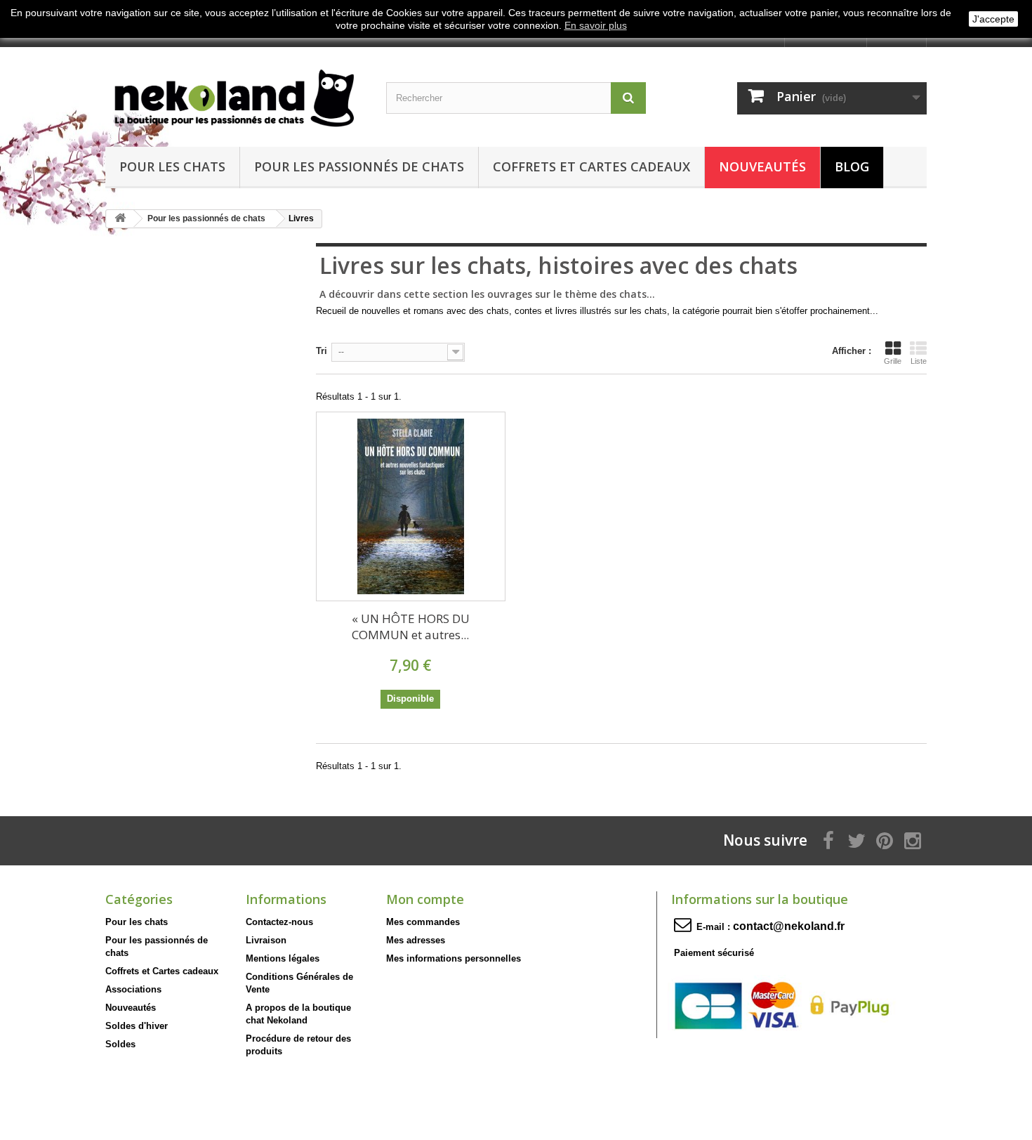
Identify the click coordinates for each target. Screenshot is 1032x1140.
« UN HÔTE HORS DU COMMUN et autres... (411, 626)
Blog (852, 166)
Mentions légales (282, 958)
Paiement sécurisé (714, 953)
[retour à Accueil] (120, 219)
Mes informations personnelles (453, 958)
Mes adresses (415, 940)
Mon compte (425, 899)
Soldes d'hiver (136, 1026)
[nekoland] (235, 93)
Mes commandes (423, 922)
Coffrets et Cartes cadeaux (591, 166)
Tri (321, 351)
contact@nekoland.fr (789, 926)
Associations (133, 989)
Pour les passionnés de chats (359, 166)
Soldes (120, 1044)
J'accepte (993, 19)
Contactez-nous (279, 922)
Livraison (266, 940)
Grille (892, 361)
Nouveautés (762, 166)
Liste (919, 361)
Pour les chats (172, 166)
